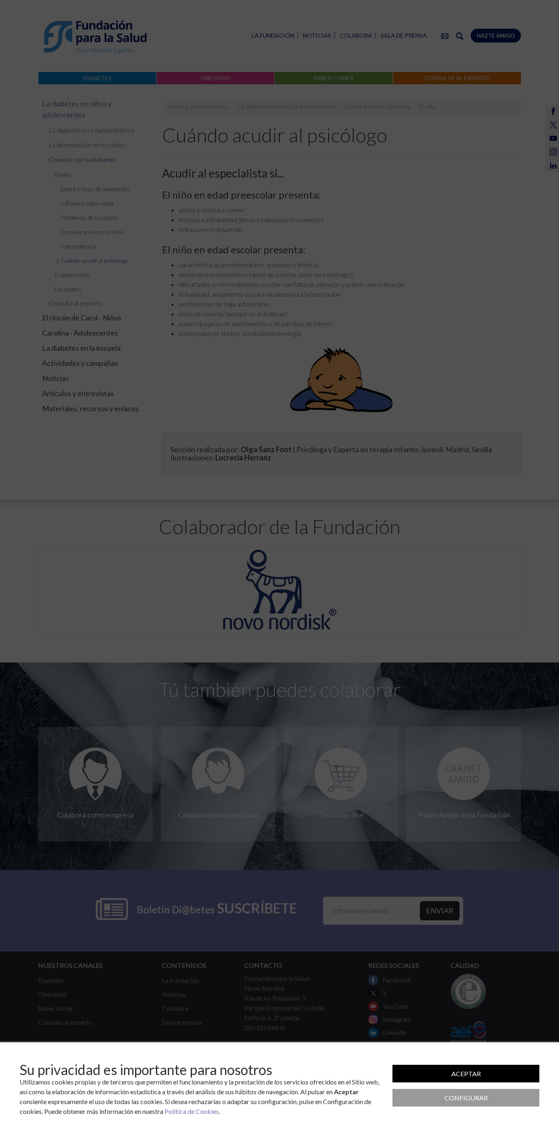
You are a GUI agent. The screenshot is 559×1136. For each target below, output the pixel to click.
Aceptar (466, 1073)
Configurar (466, 1098)
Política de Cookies (192, 1111)
